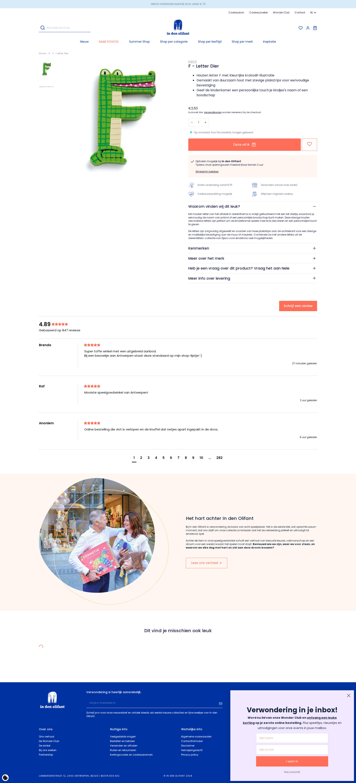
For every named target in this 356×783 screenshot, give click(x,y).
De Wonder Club (49, 741)
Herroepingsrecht (192, 750)
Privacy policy (189, 754)
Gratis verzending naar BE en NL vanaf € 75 (178, 4)
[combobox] (313, 13)
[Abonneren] (220, 703)
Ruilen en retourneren (123, 750)
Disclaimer (187, 745)
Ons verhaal (46, 736)
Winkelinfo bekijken (207, 171)
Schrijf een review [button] (298, 306)
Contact (300, 12)
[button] (174, 41)
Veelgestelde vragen (123, 736)
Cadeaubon (236, 12)
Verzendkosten (213, 112)
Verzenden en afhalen (123, 745)
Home (42, 53)
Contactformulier (192, 741)
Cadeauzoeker (258, 12)
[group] (60, 324)
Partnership (46, 754)
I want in (292, 761)
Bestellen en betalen (122, 741)
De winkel (44, 745)
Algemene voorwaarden (196, 736)
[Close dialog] (348, 695)
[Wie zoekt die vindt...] (42, 28)
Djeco (192, 61)
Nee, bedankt (292, 772)
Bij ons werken (47, 750)
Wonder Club (281, 12)
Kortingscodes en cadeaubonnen (131, 754)
